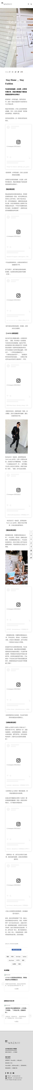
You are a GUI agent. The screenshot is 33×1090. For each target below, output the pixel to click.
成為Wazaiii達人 (15, 1065)
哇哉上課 (19, 1060)
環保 (23, 960)
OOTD (18, 960)
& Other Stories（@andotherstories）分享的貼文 (19, 709)
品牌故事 (7, 1060)
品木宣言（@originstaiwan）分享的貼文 (17, 629)
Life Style (18, 956)
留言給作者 (16, 949)
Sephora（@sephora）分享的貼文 (15, 848)
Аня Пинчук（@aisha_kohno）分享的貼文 (17, 905)
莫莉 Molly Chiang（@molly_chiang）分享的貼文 (19, 405)
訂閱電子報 (14, 1068)
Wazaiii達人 (13, 1060)
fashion (24, 956)
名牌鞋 (14, 964)
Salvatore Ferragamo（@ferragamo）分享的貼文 (19, 256)
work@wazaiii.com (16, 1076)
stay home (11, 960)
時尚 (12, 956)
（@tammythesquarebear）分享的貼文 (17, 514)
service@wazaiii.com (17, 1078)
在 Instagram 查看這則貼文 (14, 146)
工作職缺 (15, 1052)
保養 (19, 964)
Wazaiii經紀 (7, 1065)
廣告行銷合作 (8, 1052)
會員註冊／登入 (9, 1063)
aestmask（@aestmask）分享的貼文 (16, 785)
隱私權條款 (7, 1068)
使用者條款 (23, 1065)
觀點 (8, 956)
